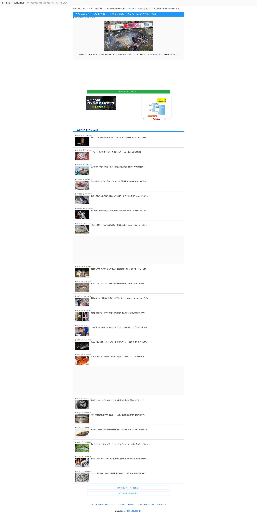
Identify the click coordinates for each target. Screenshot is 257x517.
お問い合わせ (162, 504)
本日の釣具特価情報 (34, 3)
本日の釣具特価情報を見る (128, 493)
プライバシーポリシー (146, 504)
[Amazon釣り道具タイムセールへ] (101, 103)
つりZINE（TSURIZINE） (133, 511)
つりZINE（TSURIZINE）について (102, 504)
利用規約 (131, 504)
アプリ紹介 (63, 3)
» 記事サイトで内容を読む (128, 92)
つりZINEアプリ (133, 8)
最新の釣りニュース (50, 3)
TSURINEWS (91, 18)
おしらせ (121, 504)
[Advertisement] (128, 75)
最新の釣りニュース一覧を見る (128, 488)
